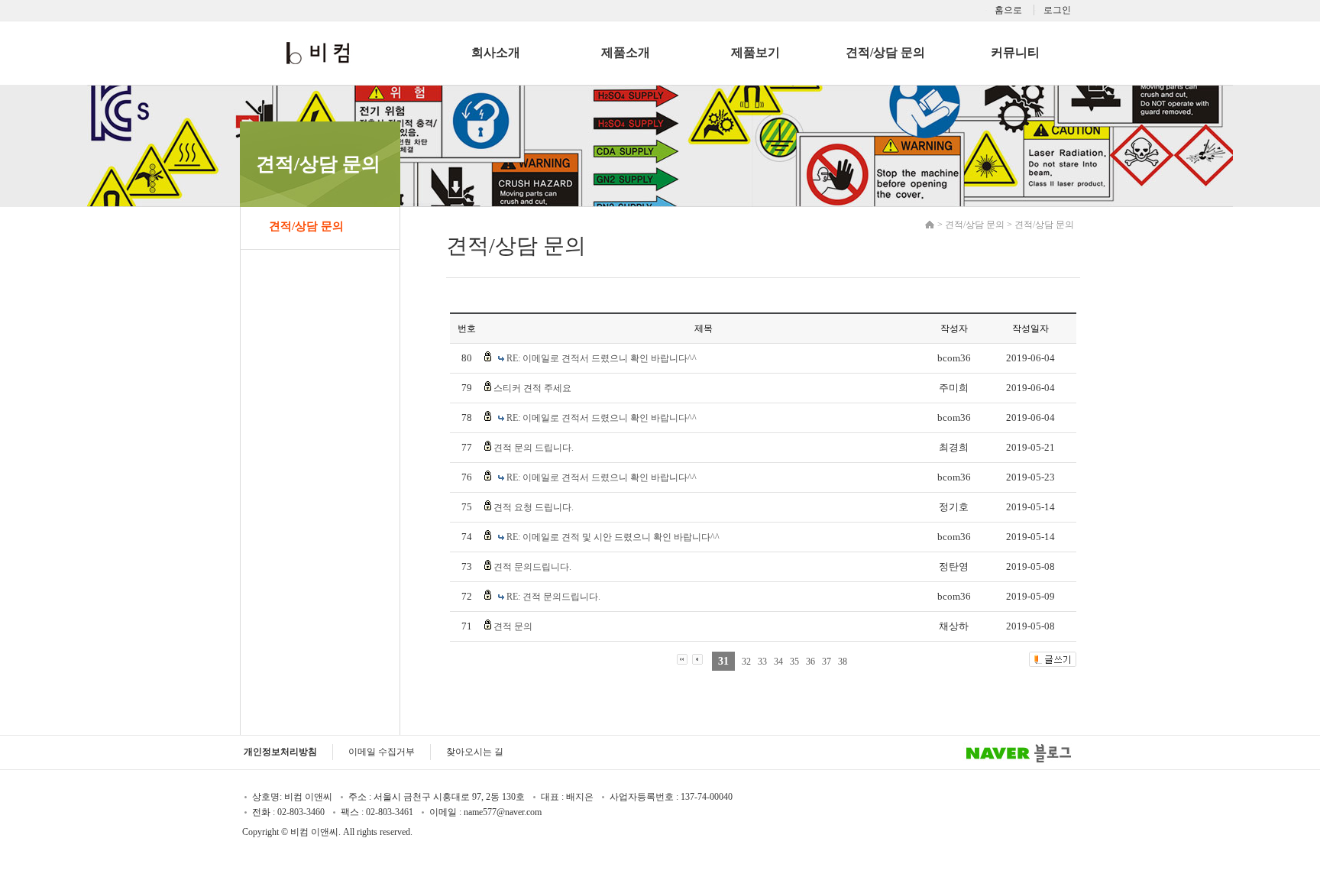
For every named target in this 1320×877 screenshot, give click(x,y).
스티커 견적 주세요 (532, 388)
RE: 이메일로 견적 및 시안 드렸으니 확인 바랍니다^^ (613, 537)
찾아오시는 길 (474, 751)
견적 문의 (512, 626)
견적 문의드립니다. (532, 566)
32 (746, 661)
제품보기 (755, 52)
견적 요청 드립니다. (533, 507)
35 (794, 661)
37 (826, 661)
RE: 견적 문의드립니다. (553, 596)
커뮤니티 (1015, 52)
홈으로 (1008, 10)
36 (810, 661)
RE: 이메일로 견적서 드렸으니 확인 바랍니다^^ (601, 358)
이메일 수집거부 (381, 751)
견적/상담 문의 (885, 52)
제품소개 (625, 52)
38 (842, 661)
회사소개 (495, 52)
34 (778, 661)
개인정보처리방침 (280, 751)
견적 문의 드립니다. (533, 447)
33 (762, 661)
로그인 (1057, 10)
